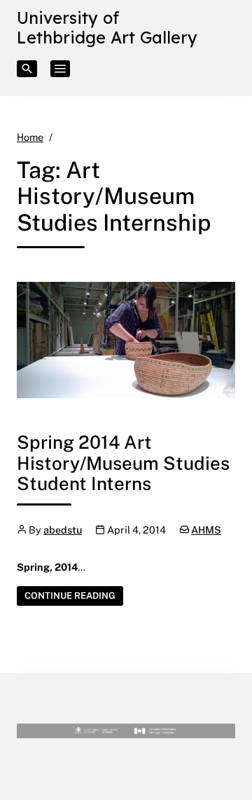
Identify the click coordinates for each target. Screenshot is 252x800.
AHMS (206, 530)
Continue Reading (73, 595)
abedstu (62, 530)
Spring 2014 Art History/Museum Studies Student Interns (123, 462)
